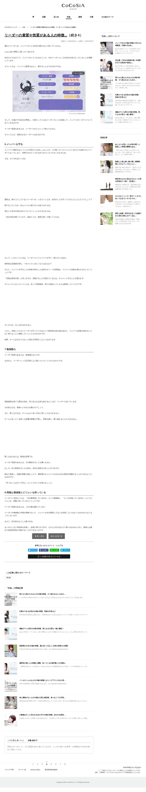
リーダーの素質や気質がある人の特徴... (36, 35)
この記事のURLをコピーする (49, 556)
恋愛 (44, 17)
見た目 (56, 17)
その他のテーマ (107, 17)
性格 (68, 17)
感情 (80, 17)
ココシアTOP (9, 769)
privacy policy (35, 769)
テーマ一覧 (22, 769)
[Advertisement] (49, 179)
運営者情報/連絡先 (51, 769)
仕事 (91, 17)
